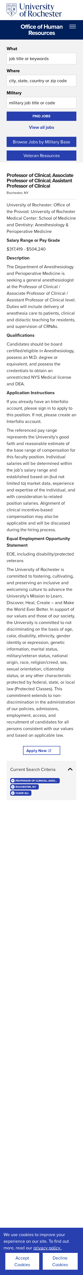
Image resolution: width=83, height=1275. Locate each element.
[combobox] (41, 54)
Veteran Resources (41, 155)
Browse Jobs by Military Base (41, 142)
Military (14, 92)
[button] (41, 769)
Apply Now (36, 751)
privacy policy (47, 1248)
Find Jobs (41, 116)
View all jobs (41, 127)
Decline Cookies (60, 1261)
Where (13, 70)
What (12, 48)
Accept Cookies (22, 1261)
